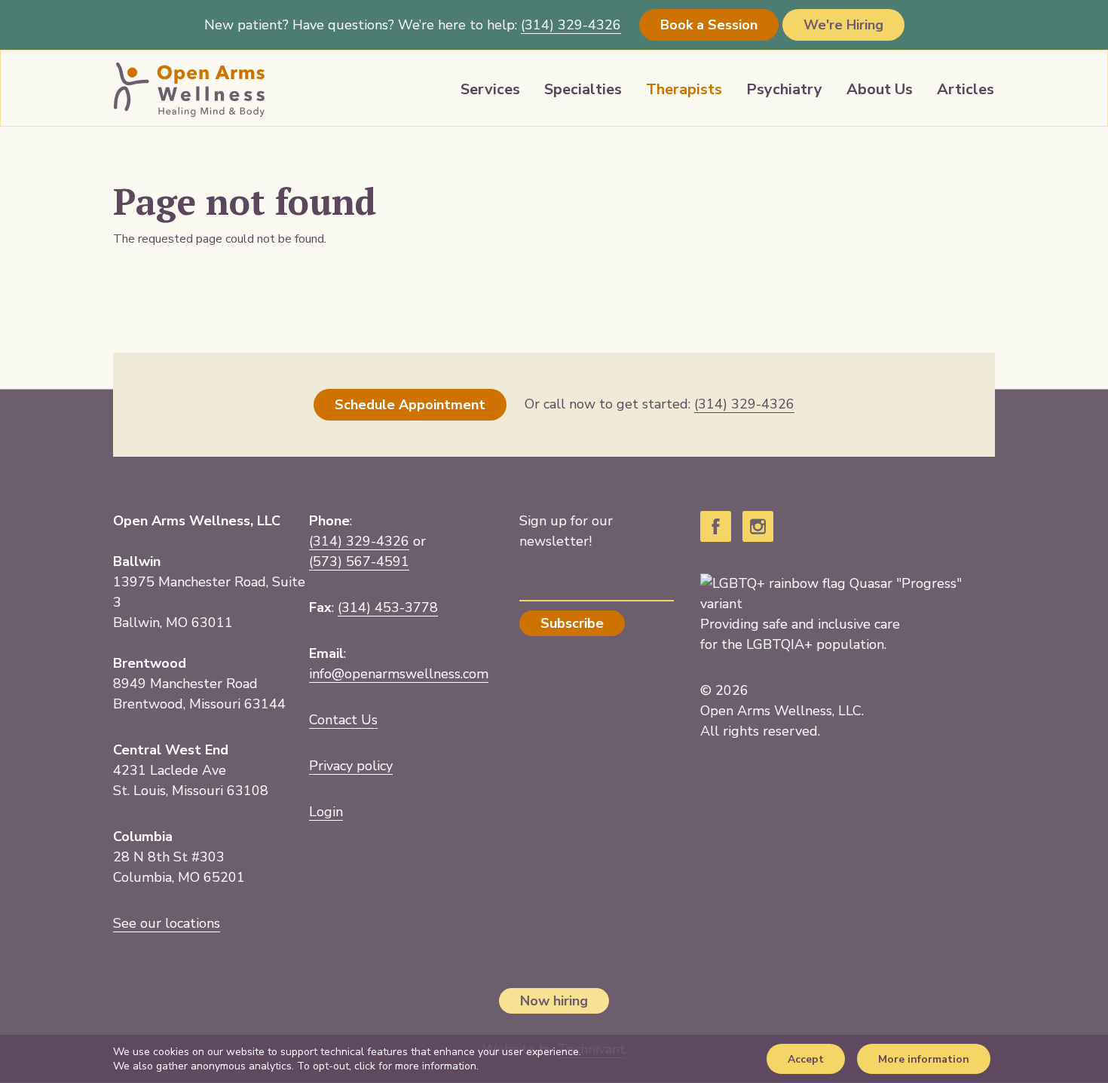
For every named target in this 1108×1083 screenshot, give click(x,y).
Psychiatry (784, 89)
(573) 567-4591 (359, 561)
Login (326, 812)
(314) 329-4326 (359, 541)
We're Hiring (843, 25)
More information (923, 1059)
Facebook (715, 526)
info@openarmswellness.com (398, 674)
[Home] (189, 90)
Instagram (757, 526)
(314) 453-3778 (388, 607)
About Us (879, 89)
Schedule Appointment (410, 405)
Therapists (684, 89)
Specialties (583, 89)
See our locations (166, 923)
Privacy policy (351, 766)
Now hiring (554, 1001)
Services (490, 89)
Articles (965, 89)
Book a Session (709, 25)
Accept (806, 1059)
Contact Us (343, 720)
